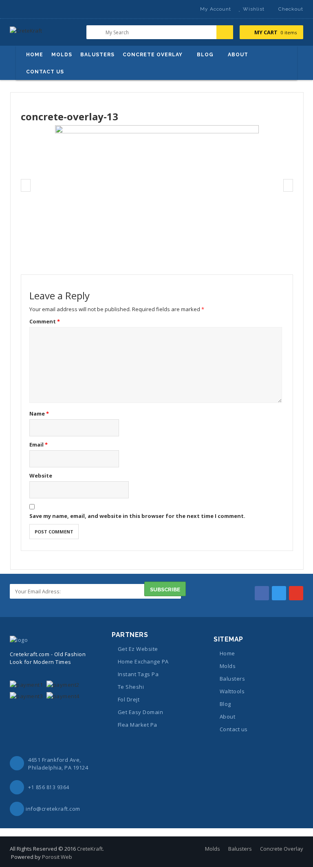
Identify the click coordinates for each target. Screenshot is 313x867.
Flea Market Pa (137, 724)
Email (38, 444)
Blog (225, 704)
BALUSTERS (97, 55)
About (227, 716)
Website (40, 475)
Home (227, 653)
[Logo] (19, 639)
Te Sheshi (131, 686)
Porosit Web (57, 856)
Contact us (234, 729)
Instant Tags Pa (138, 674)
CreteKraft (90, 848)
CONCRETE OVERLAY (153, 55)
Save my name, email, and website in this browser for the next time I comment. (137, 516)
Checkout (290, 9)
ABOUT (238, 55)
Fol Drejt (128, 699)
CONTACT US (45, 72)
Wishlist (254, 9)
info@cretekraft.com (53, 808)
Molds (228, 666)
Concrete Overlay (281, 848)
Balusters (232, 678)
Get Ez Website (138, 648)
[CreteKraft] (26, 33)
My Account (215, 9)
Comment (44, 321)
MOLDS (61, 55)
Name (39, 413)
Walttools (232, 691)
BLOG (205, 55)
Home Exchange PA (143, 661)
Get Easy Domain (140, 712)
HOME (34, 55)
